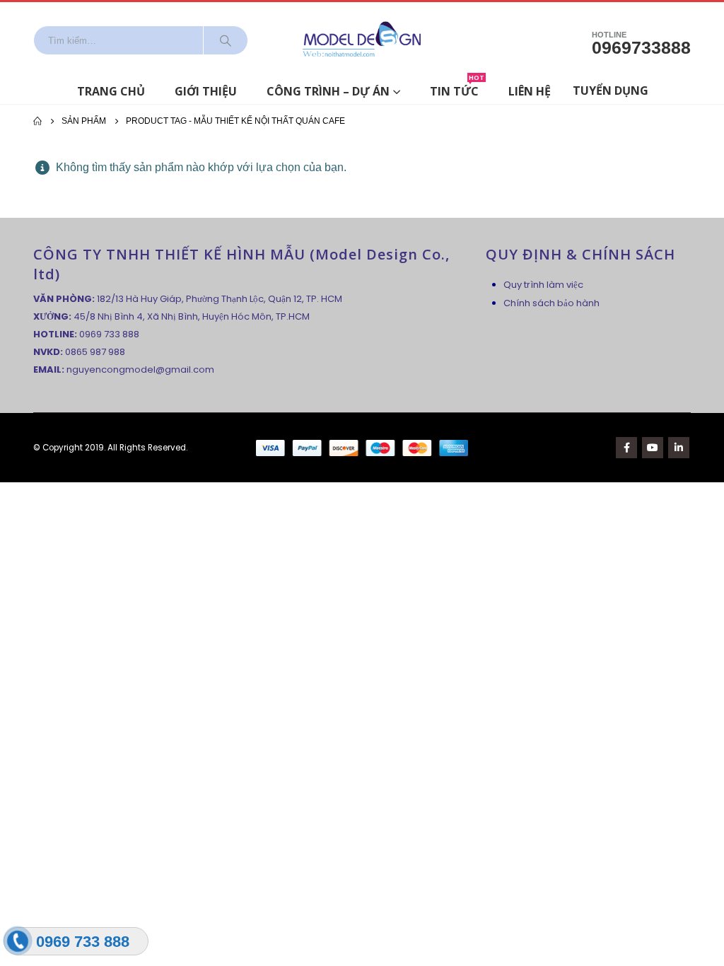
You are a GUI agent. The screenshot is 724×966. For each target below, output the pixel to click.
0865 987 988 (95, 352)
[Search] (225, 40)
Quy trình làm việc (543, 284)
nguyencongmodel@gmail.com (140, 369)
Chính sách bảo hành (551, 303)
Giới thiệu (206, 91)
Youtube (652, 447)
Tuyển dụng (610, 90)
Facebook (626, 447)
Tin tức (457, 88)
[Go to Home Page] (37, 121)
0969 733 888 (109, 334)
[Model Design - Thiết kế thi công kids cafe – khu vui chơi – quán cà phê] (362, 40)
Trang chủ (111, 91)
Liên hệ (529, 91)
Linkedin (678, 447)
